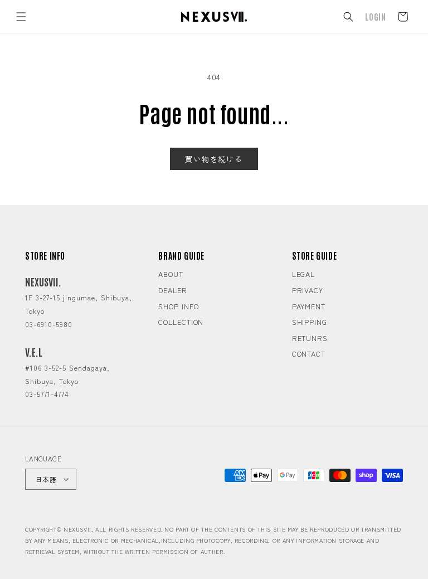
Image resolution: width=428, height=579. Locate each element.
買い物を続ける (214, 158)
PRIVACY (307, 290)
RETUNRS (310, 338)
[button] (21, 17)
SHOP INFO (178, 306)
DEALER (172, 290)
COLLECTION (180, 322)
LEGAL (303, 274)
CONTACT (308, 353)
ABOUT (170, 274)
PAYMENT (308, 306)
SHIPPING (309, 322)
